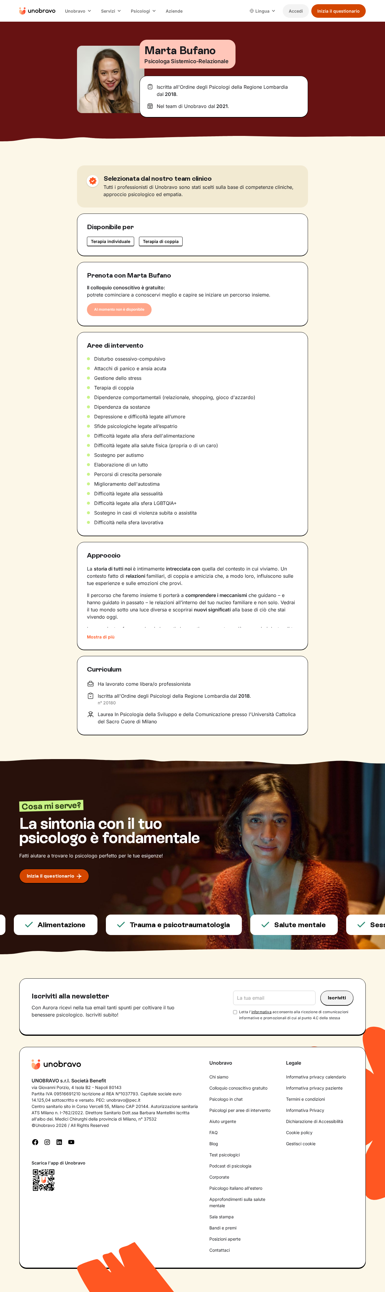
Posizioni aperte (225, 1238)
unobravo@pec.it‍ (123, 1100)
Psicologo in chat (226, 1099)
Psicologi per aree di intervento (239, 1110)
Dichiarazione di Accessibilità (314, 1121)
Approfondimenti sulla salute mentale (237, 1202)
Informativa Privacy (305, 1110)
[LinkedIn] (59, 1141)
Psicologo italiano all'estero (235, 1188)
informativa (261, 1012)
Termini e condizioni (305, 1099)
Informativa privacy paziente (314, 1088)
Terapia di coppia (161, 241)
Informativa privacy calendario (316, 1076)
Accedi (296, 11)
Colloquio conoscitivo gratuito (238, 1088)
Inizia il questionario (338, 11)
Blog (213, 1143)
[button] (78, 11)
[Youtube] (71, 1141)
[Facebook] (35, 1141)
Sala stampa (221, 1216)
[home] (37, 11)
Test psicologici (224, 1154)
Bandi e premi (222, 1227)
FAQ (213, 1132)
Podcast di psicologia (230, 1165)
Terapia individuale (110, 241)
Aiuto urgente (222, 1121)
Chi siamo (218, 1076)
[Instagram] (47, 1141)
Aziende (174, 11)
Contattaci (219, 1250)
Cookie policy (299, 1132)
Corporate (219, 1177)
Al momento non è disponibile (119, 309)
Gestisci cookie (301, 1143)
